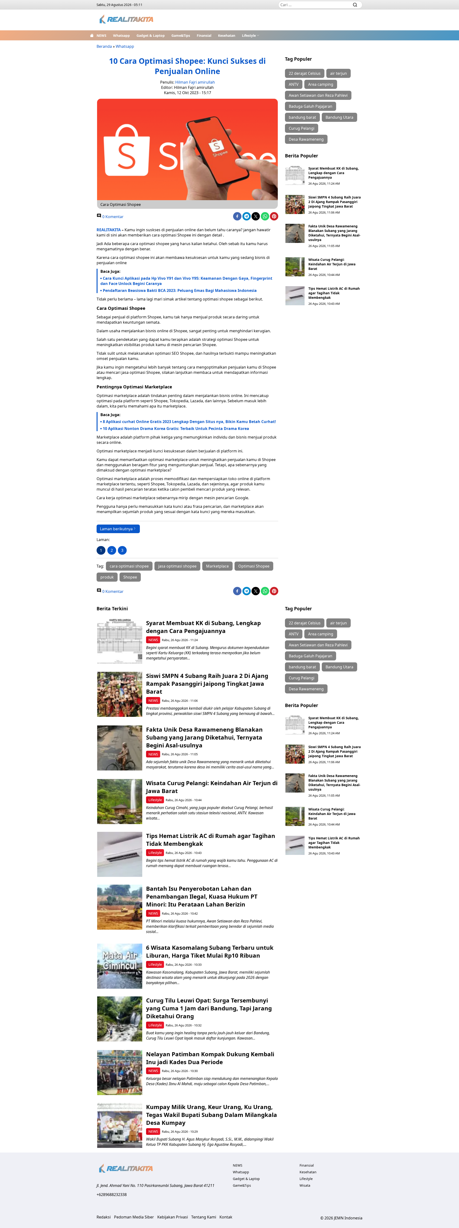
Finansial (204, 35)
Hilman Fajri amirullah (195, 82)
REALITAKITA (109, 229)
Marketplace (217, 566)
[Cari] (355, 5)
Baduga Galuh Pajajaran (310, 106)
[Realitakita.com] (127, 20)
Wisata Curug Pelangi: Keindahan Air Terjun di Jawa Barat (331, 264)
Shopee (130, 577)
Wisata (305, 1185)
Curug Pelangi (301, 128)
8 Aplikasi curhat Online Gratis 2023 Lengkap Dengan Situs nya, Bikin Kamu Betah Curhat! (189, 421)
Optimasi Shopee (253, 566)
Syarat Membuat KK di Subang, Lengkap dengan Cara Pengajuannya (333, 173)
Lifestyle (249, 35)
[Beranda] (92, 35)
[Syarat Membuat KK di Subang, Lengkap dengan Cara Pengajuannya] (295, 175)
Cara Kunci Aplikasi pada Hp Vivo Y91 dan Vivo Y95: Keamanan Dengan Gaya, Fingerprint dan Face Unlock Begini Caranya (186, 281)
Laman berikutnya (116, 528)
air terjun (338, 73)
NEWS (101, 35)
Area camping (320, 84)
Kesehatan (226, 35)
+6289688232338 (112, 1194)
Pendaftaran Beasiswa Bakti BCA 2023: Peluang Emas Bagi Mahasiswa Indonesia (180, 290)
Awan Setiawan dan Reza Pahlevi (318, 95)
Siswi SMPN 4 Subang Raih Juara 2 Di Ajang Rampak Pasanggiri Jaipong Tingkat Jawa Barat (334, 202)
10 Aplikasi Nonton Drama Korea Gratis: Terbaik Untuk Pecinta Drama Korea (176, 428)
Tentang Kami (203, 1217)
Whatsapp (121, 35)
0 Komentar (112, 216)
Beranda (104, 46)
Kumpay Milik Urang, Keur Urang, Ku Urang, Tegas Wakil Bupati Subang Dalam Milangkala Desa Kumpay (211, 1114)
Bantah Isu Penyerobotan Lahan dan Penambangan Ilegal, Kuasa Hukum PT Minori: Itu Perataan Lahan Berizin (201, 896)
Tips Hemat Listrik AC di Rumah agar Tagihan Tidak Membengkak (334, 293)
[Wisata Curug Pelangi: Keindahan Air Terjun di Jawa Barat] (295, 266)
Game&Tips (180, 35)
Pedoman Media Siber (134, 1217)
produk (107, 577)
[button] (250, 35)
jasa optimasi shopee (177, 566)
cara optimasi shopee (129, 566)
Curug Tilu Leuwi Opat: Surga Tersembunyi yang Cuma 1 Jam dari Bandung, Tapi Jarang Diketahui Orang (209, 1008)
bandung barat (302, 117)
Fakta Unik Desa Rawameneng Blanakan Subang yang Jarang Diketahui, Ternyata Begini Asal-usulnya (334, 233)
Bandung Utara (339, 117)
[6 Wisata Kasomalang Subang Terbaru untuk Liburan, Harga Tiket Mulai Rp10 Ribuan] (119, 966)
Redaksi (104, 1217)
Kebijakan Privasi (172, 1217)
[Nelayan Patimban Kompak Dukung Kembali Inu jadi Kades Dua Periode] (119, 1072)
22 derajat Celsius (305, 73)
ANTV (294, 84)
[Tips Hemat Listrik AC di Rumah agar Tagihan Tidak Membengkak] (295, 295)
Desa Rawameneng (306, 139)
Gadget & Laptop (151, 35)
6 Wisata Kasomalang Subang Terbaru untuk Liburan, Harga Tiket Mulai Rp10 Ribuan (209, 951)
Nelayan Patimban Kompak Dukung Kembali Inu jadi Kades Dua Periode (210, 1058)
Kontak (225, 1217)
